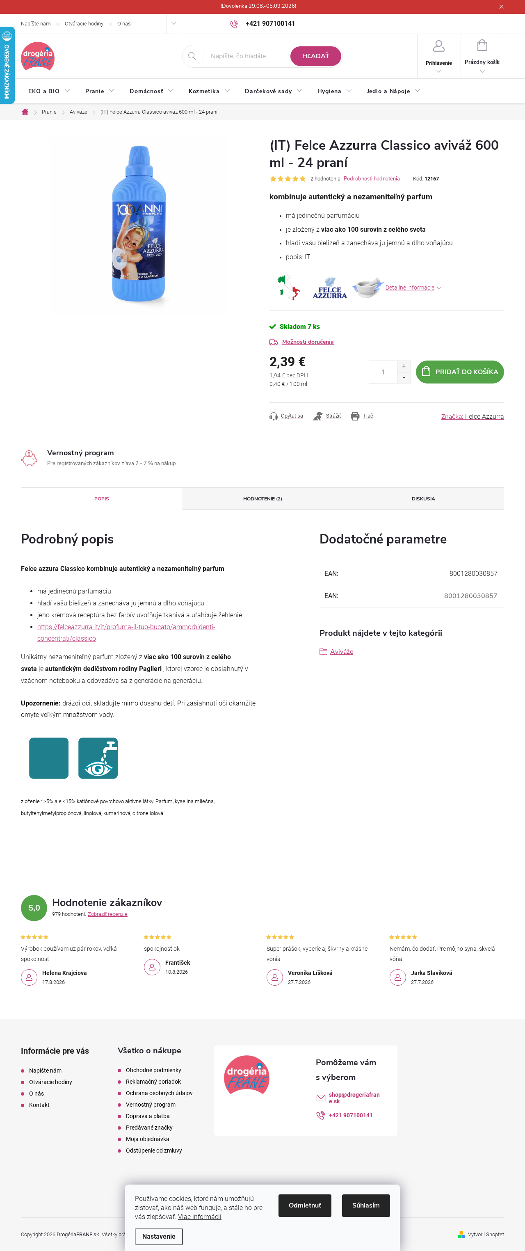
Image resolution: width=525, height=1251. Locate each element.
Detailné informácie (410, 287)
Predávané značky (149, 1127)
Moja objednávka (147, 1139)
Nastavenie (159, 1236)
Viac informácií (199, 1217)
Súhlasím (366, 1205)
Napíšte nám (36, 24)
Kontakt (39, 1105)
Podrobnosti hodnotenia (372, 179)
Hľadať (315, 56)
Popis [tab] (101, 498)
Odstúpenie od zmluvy (154, 1150)
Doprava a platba (148, 1116)
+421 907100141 (351, 1115)
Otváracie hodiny (84, 24)
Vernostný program (151, 1104)
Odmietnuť (305, 1205)
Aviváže (341, 651)
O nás (124, 24)
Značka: (472, 416)
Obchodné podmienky (153, 1070)
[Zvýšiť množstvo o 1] (404, 366)
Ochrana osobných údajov (159, 1093)
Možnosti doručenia (308, 342)
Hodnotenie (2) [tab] (262, 498)
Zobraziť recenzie (108, 914)
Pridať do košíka (467, 372)
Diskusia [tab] (423, 498)
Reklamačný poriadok (153, 1081)
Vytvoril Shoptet (486, 1234)
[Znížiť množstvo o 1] (404, 377)
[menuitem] (49, 91)
